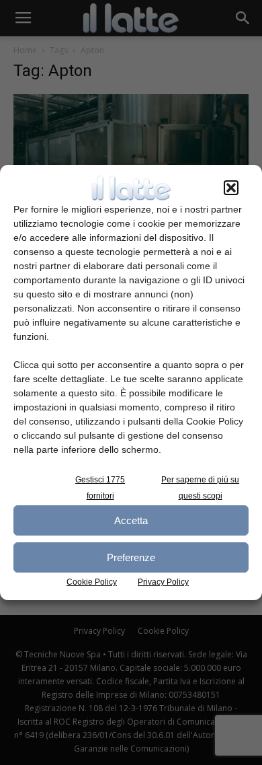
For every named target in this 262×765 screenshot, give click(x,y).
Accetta (131, 520)
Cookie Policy (92, 582)
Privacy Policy (163, 582)
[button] (231, 187)
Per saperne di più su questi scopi (200, 488)
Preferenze (131, 557)
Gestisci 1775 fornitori (100, 488)
